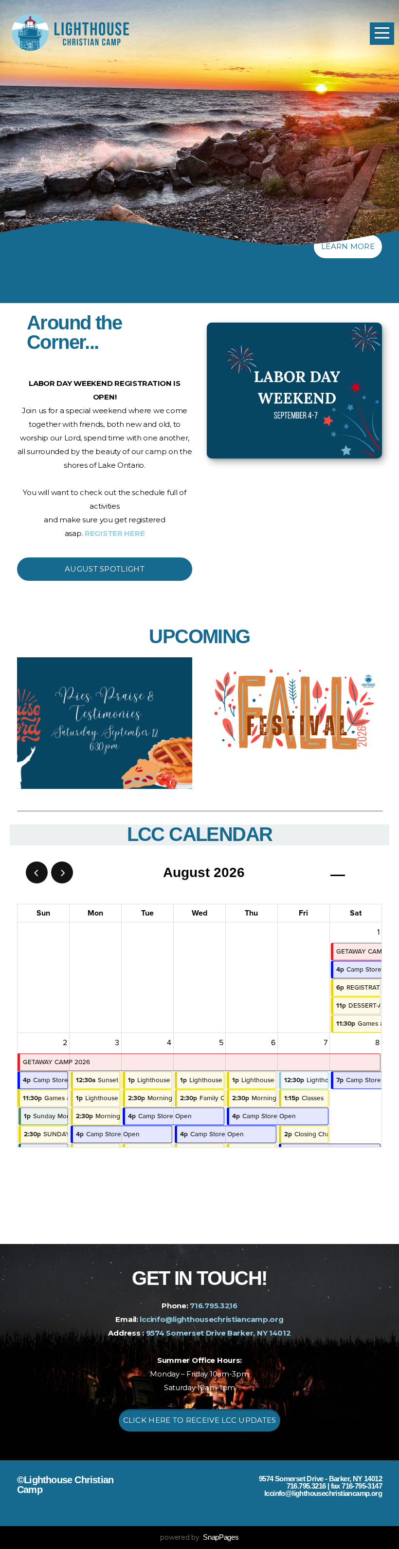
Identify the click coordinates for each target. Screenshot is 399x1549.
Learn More (348, 246)
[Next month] (62, 872)
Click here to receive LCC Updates (199, 1420)
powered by (199, 1537)
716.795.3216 (213, 1305)
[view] (337, 873)
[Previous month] (37, 872)
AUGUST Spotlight (105, 569)
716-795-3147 (362, 1486)
